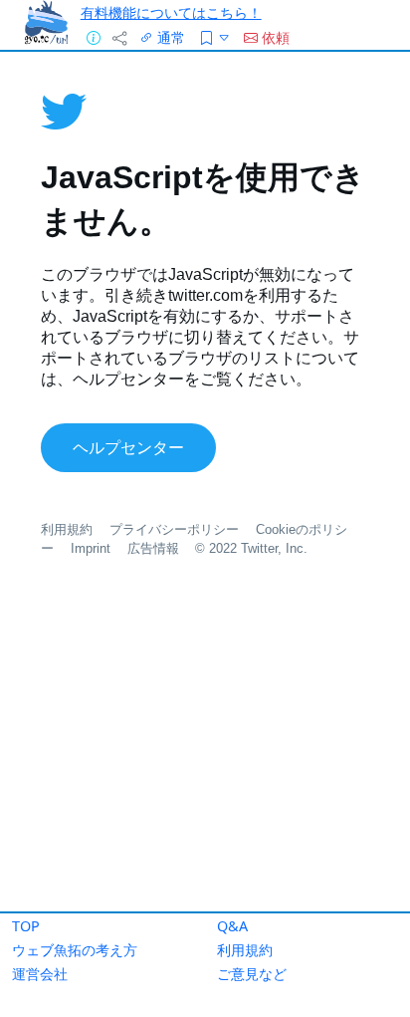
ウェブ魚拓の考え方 (74, 949)
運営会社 (40, 973)
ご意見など (252, 973)
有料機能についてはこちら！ (171, 12)
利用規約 (245, 949)
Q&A (232, 925)
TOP (26, 925)
